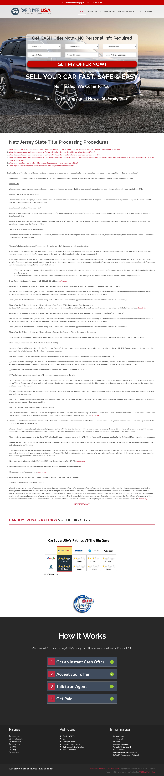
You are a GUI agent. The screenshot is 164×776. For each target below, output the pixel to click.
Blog (14, 749)
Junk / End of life (69, 749)
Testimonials (118, 739)
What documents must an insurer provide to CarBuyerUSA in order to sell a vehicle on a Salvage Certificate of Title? (55, 155)
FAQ (14, 747)
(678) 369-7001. (116, 98)
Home (82, 12)
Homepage (16, 736)
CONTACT (149, 12)
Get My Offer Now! (82, 64)
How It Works (17, 739)
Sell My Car (16, 741)
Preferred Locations (121, 744)
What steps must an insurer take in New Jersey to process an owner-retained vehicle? (43, 163)
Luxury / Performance (71, 744)
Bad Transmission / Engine (73, 747)
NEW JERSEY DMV (82, 504)
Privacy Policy (118, 736)
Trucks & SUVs (69, 736)
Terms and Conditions (97, 768)
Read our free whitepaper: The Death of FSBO (82, 3)
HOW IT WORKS (94, 12)
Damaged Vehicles (70, 741)
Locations (16, 744)
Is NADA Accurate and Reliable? (126, 755)
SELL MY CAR (109, 12)
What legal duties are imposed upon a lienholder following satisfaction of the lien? (41, 165)
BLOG (139, 12)
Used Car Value (119, 749)
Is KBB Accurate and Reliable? (125, 752)
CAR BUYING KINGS (126, 12)
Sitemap (116, 741)
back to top (63, 281)
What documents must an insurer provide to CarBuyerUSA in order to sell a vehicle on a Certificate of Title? (52, 152)
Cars (64, 739)
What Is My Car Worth (122, 747)
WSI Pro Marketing (147, 772)
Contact (15, 752)
